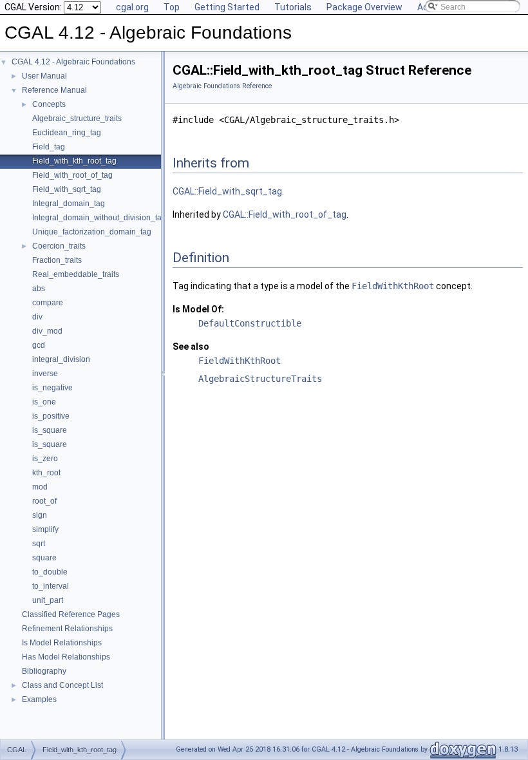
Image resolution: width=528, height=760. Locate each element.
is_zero (45, 458)
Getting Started (226, 7)
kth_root (46, 472)
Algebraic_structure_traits (77, 118)
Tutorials (293, 7)
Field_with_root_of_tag (72, 175)
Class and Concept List (62, 685)
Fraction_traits (57, 260)
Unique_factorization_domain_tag (91, 231)
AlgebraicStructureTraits (260, 379)
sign (39, 515)
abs (38, 288)
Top (172, 7)
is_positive (51, 416)
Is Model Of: (198, 309)
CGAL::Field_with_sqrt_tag (227, 191)
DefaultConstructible (249, 323)
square (44, 557)
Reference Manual (54, 90)
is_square (49, 430)
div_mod (47, 331)
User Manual (44, 76)
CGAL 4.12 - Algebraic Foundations (73, 61)
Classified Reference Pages (71, 614)
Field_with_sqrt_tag (66, 189)
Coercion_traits (59, 246)
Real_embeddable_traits (75, 274)
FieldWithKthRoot (393, 286)
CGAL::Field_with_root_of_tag (284, 214)
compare (47, 302)
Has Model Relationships (66, 656)
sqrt (38, 543)
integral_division (61, 359)
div (37, 316)
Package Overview (364, 7)
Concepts (49, 104)
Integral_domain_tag (68, 203)
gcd (38, 345)
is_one (44, 401)
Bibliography (44, 671)
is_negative (52, 387)
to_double (50, 571)
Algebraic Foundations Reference (222, 86)
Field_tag (48, 146)
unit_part (47, 600)
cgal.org (132, 7)
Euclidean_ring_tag (66, 132)
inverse (45, 373)
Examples (39, 699)
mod (40, 486)
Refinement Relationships (67, 628)
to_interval (50, 586)
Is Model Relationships (62, 642)
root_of (44, 501)
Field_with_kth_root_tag (74, 161)
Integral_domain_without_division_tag (99, 217)
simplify (45, 529)
